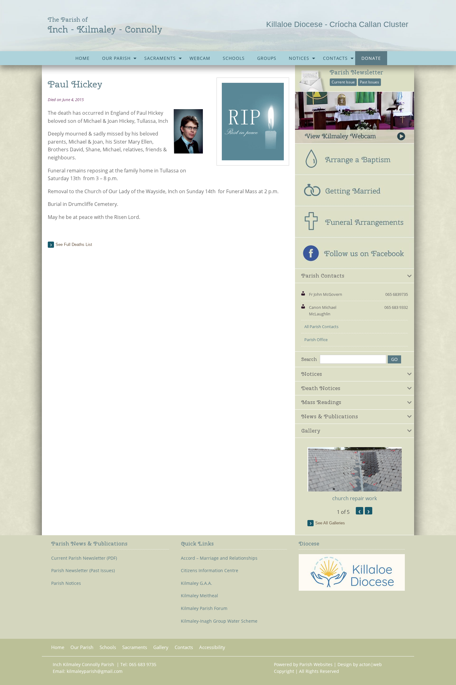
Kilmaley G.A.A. (196, 583)
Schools (234, 58)
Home (82, 58)
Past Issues (369, 82)
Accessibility (212, 647)
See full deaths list (74, 244)
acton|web (370, 664)
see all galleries (330, 523)
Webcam (200, 58)
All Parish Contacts (321, 326)
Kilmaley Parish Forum (204, 608)
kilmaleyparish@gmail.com (95, 671)
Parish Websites (316, 664)
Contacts (335, 58)
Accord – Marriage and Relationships (219, 558)
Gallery (160, 647)
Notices (299, 58)
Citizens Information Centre (209, 570)
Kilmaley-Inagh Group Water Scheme (219, 621)
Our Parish (116, 58)
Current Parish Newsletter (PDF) (84, 558)
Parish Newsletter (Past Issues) (83, 570)
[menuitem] (82, 58)
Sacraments (160, 58)
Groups (266, 58)
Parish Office (316, 339)
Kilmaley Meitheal (199, 596)
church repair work (354, 498)
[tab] (354, 276)
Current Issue (343, 82)
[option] (354, 474)
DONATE (371, 58)
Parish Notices (66, 583)
